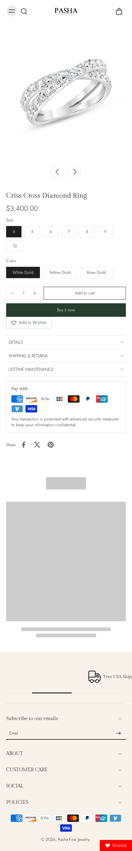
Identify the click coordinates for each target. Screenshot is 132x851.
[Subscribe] (118, 733)
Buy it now (66, 310)
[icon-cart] (119, 11)
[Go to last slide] (57, 171)
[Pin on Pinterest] (50, 444)
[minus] (12, 293)
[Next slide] (74, 171)
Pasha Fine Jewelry (74, 839)
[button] (85, 293)
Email (13, 733)
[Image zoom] (66, 95)
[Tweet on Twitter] (37, 444)
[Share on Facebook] (23, 444)
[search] (24, 11)
